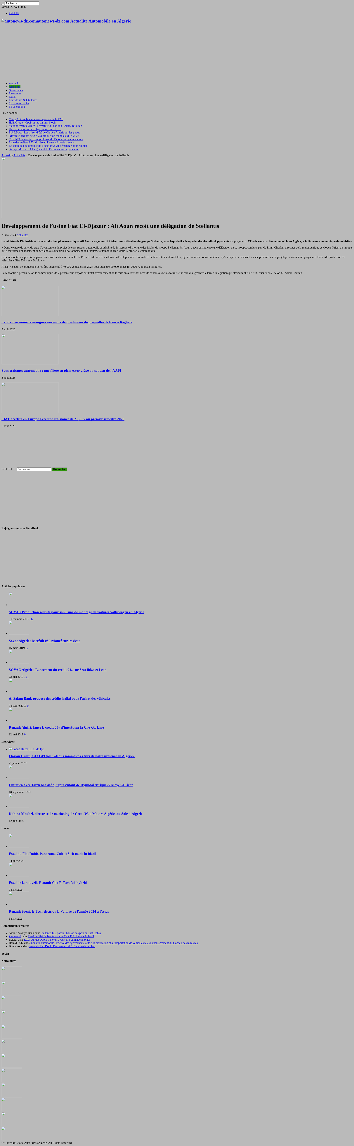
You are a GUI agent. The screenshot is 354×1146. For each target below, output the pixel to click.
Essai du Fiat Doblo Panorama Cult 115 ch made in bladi (52, 854)
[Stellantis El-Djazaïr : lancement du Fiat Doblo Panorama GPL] (11, 1095)
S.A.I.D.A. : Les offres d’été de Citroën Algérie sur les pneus (44, 132)
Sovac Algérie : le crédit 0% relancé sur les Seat (44, 641)
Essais (12, 96)
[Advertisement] (177, 53)
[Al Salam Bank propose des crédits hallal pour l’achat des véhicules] (19, 691)
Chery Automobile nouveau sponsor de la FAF (36, 119)
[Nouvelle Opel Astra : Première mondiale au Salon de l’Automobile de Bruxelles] (11, 1008)
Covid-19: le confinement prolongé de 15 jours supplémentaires (46, 139)
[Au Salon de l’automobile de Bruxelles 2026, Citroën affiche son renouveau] (11, 1037)
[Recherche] (2, 4)
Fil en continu (17, 106)
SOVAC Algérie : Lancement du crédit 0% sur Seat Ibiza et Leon (58, 670)
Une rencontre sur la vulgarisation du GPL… (35, 129)
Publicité (14, 13)
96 (31, 619)
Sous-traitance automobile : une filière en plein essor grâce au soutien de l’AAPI (61, 370)
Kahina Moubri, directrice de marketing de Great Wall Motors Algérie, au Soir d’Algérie (75, 814)
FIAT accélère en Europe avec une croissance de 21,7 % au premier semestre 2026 (62, 419)
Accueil (13, 83)
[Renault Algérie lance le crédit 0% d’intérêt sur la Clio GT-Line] (19, 720)
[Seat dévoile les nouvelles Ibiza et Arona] (11, 1124)
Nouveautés (16, 90)
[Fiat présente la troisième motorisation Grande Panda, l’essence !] (11, 1139)
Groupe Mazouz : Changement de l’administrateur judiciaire (44, 149)
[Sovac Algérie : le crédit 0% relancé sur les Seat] (19, 633)
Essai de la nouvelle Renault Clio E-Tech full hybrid (48, 883)
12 (26, 648)
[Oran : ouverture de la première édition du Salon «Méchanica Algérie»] (11, 993)
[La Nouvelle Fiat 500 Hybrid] (11, 1081)
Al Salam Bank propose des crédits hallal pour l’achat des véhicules (59, 698)
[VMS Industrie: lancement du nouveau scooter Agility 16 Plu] (11, 1110)
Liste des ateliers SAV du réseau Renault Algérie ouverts (41, 142)
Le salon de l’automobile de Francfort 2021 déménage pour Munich (48, 145)
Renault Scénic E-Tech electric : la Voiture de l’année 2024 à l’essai (59, 911)
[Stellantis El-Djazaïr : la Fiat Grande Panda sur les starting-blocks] (11, 979)
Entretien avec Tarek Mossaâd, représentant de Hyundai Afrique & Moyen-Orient (71, 785)
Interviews (15, 93)
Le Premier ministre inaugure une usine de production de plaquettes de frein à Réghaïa (66, 322)
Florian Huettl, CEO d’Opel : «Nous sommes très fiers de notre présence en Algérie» (72, 756)
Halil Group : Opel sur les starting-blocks (33, 122)
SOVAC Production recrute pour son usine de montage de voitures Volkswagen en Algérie (76, 612)
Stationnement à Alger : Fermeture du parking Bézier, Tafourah (45, 125)
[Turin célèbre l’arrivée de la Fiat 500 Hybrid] (11, 1066)
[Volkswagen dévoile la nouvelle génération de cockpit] (11, 1023)
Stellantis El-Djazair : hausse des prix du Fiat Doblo (71, 933)
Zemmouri (15, 936)
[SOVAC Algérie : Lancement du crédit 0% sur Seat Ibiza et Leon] (19, 662)
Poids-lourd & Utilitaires (23, 100)
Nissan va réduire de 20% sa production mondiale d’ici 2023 (44, 135)
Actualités (14, 86)
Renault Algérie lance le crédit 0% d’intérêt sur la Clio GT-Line (56, 727)
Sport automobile (19, 103)
